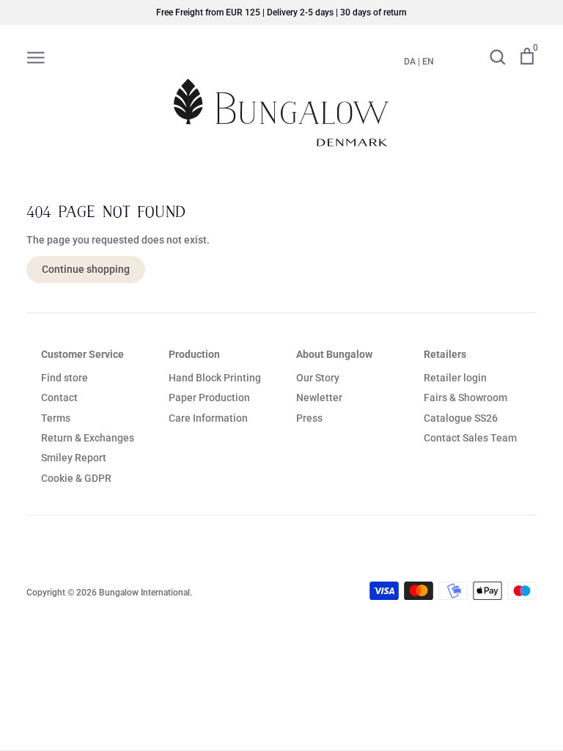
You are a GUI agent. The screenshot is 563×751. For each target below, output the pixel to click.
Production (194, 354)
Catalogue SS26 (461, 418)
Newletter (319, 397)
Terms (55, 418)
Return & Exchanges (87, 438)
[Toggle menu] (35, 56)
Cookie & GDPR (76, 478)
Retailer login (455, 378)
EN (428, 61)
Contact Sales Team (470, 438)
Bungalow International (144, 592)
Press (309, 418)
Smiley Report (73, 458)
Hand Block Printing (215, 378)
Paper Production (209, 397)
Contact (59, 397)
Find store (64, 378)
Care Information (208, 418)
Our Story (317, 378)
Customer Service (82, 354)
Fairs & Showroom (465, 397)
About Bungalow (334, 354)
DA (410, 61)
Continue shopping (86, 269)
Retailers (445, 354)
